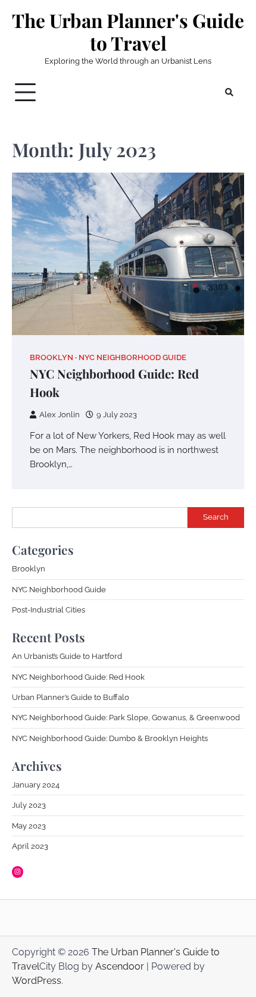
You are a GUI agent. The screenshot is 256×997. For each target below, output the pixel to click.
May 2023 (29, 825)
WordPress (36, 980)
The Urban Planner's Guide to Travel (128, 31)
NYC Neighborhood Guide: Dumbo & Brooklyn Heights (110, 738)
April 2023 (30, 846)
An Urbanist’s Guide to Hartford (67, 656)
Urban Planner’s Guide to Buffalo (70, 697)
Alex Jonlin (59, 414)
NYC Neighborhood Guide (132, 357)
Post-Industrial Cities (48, 609)
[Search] (229, 92)
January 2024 (36, 784)
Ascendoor (119, 966)
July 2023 (29, 805)
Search (216, 516)
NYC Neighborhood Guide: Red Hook (78, 677)
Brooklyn (51, 357)
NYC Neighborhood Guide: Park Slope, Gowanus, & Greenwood (126, 717)
